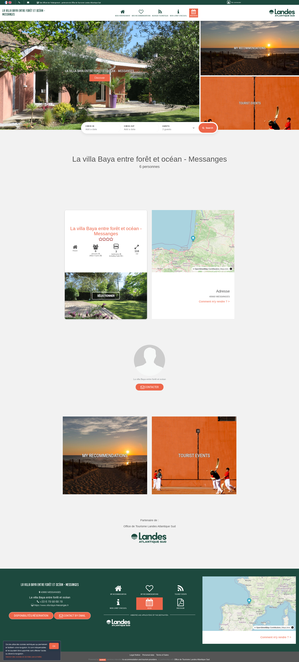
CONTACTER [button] (151, 387)
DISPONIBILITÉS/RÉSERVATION (31, 615)
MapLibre (224, 268)
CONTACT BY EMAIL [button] (74, 615)
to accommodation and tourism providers (139, 659)
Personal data (148, 655)
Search (209, 127)
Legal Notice (135, 655)
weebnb (102, 659)
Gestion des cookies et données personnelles (24, 657)
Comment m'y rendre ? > (214, 301)
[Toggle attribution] (231, 269)
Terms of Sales (162, 655)
